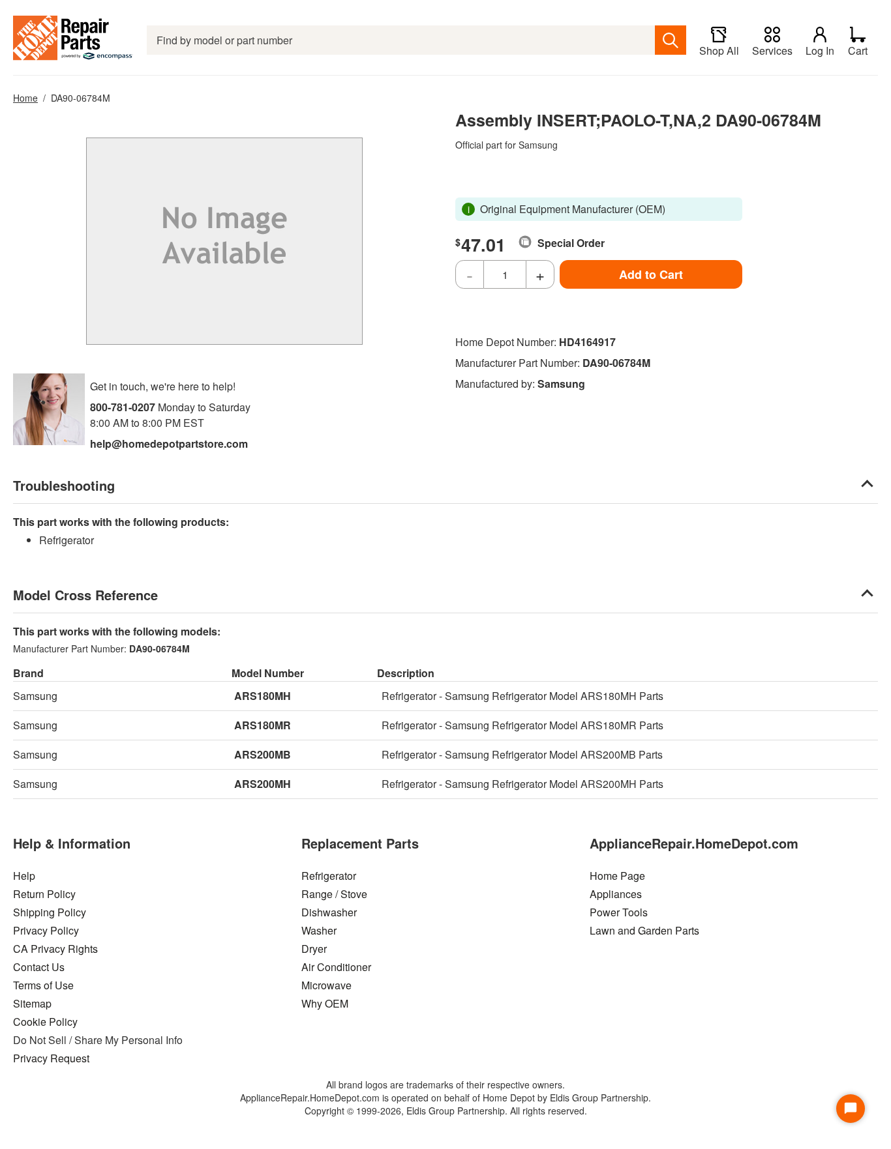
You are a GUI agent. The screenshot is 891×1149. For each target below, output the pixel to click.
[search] (670, 40)
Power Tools (619, 912)
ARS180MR (262, 725)
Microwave (326, 985)
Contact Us (39, 966)
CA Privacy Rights (55, 948)
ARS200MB (262, 754)
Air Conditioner (336, 966)
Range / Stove (334, 893)
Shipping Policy (49, 912)
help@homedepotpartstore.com (169, 443)
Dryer (314, 948)
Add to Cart (651, 274)
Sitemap (32, 1003)
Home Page (617, 875)
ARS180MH (262, 695)
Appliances (616, 893)
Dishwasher (329, 912)
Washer (319, 930)
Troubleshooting (64, 485)
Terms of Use (43, 985)
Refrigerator (328, 875)
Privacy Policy (46, 930)
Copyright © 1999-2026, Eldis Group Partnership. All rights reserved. (446, 1110)
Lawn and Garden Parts (644, 930)
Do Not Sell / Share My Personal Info (98, 1039)
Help (24, 875)
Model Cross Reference (85, 594)
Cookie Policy (45, 1021)
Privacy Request (51, 1058)
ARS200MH (262, 783)
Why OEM (324, 1003)
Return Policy (44, 893)
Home (25, 98)
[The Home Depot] (73, 40)
